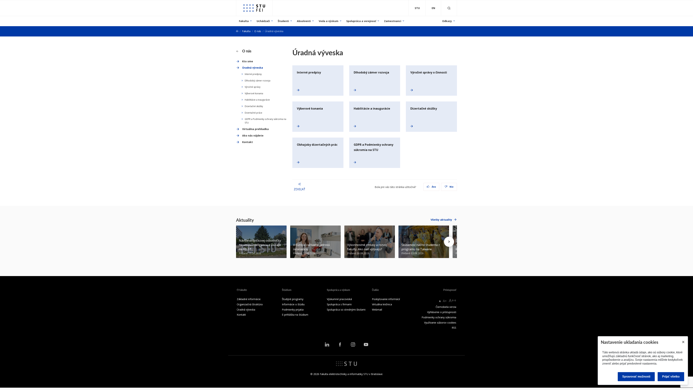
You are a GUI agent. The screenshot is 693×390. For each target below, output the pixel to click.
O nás (257, 31)
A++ (452, 300)
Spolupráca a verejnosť (361, 21)
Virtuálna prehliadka (255, 129)
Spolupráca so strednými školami (346, 309)
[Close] (683, 342)
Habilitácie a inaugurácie (257, 99)
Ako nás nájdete (252, 135)
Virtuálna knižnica (382, 304)
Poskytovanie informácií (386, 299)
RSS (454, 327)
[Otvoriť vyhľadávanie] (449, 8)
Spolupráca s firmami (339, 304)
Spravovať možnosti (636, 376)
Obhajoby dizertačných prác (317, 145)
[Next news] (449, 242)
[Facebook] (340, 344)
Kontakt (247, 142)
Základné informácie (249, 299)
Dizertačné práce (253, 112)
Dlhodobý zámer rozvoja (257, 80)
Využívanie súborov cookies (440, 322)
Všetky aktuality (441, 219)
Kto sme (247, 61)
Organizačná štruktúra (250, 304)
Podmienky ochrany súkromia (439, 317)
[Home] (237, 31)
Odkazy (447, 21)
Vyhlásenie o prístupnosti (441, 312)
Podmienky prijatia (293, 309)
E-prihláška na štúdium (295, 314)
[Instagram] (353, 344)
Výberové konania (254, 93)
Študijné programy (292, 299)
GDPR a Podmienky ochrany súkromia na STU (265, 121)
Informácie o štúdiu (293, 304)
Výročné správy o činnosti (428, 72)
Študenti (283, 21)
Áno (433, 186)
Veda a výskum (328, 21)
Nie (451, 186)
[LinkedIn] (327, 344)
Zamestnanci (392, 21)
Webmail (377, 309)
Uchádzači (263, 21)
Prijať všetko (671, 376)
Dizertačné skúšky (254, 106)
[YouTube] (366, 344)
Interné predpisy (253, 74)
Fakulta (244, 21)
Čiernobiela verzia (446, 307)
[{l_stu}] (346, 363)
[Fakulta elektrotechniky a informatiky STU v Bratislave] (254, 8)
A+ (445, 301)
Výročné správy (252, 86)
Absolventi (304, 21)
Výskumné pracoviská (339, 299)
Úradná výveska (252, 67)
